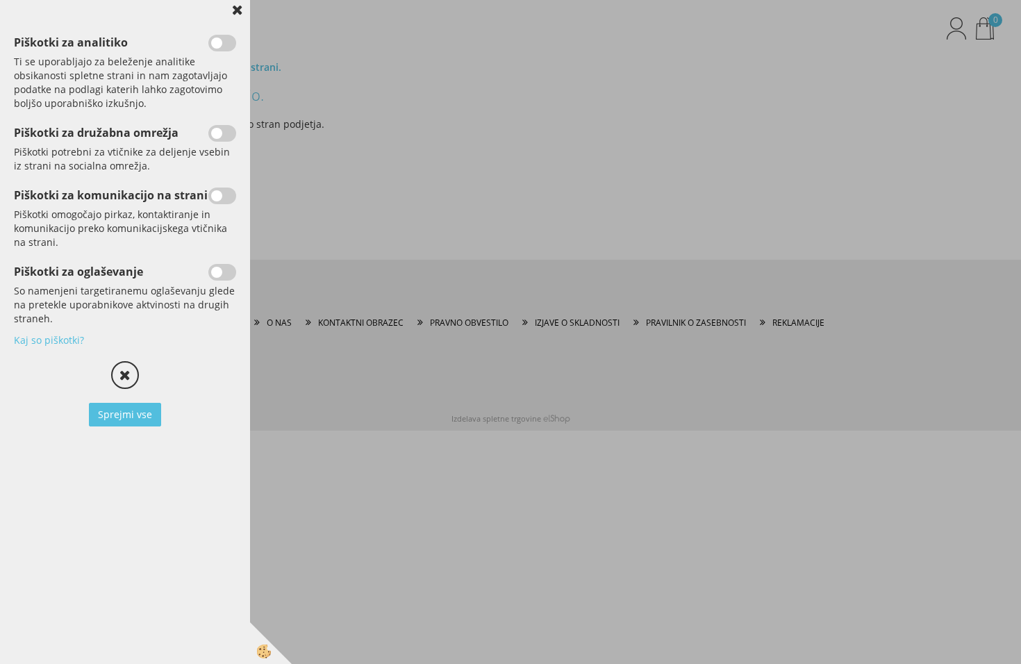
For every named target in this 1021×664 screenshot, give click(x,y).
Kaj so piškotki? (49, 340)
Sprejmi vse (125, 414)
